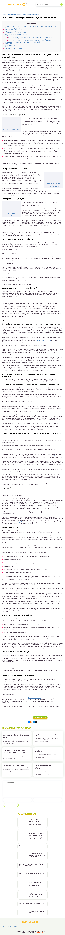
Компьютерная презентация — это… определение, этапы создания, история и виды (16, 735)
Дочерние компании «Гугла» (13, 29)
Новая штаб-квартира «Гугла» (13, 28)
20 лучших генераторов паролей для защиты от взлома (31, 864)
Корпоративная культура (12, 31)
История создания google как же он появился (11, 130)
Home (4, 14)
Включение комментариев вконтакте (31, 846)
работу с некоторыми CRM (49, 456)
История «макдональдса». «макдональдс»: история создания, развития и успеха (54, 185)
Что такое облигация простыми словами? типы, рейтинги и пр (37, 854)
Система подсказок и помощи (13, 48)
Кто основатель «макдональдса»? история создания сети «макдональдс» (16, 766)
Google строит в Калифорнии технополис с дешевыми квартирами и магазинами (32, 39)
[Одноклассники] (31, 722)
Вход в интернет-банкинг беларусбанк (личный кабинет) (31, 874)
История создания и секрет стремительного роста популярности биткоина (47, 766)
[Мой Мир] (34, 722)
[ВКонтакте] (29, 722)
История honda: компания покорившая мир (47, 734)
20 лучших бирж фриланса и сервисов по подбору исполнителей (37, 894)
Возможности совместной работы (15, 47)
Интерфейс (8, 43)
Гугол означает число (34, 698)
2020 (6, 35)
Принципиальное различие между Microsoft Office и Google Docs (24, 42)
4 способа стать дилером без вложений (32, 903)
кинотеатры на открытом (43, 340)
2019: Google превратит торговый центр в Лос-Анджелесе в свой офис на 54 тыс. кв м (30, 26)
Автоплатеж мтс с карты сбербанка (36, 911)
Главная (3, 926)
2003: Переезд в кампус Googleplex (15, 32)
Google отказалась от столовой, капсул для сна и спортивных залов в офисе (30, 40)
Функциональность (10, 45)
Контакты (16, 926)
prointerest (16, 4)
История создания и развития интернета (45, 751)
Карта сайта (10, 926)
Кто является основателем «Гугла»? (15, 50)
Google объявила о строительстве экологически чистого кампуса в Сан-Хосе (30, 37)
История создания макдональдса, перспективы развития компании (14, 751)
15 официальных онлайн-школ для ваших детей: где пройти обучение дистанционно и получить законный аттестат (37, 835)
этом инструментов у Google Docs (14, 522)
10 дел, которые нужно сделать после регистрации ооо (36, 883)
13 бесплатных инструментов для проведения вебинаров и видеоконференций (37, 822)
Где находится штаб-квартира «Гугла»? (16, 34)
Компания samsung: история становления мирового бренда (11, 214)
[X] (36, 722)
